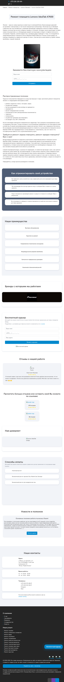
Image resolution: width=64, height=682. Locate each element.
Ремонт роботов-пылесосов (12, 640)
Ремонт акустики (9, 652)
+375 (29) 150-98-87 (26, 585)
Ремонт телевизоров (10, 638)
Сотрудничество (8, 622)
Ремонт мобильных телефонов (12, 632)
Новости (6, 624)
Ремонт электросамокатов (11, 642)
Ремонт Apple (8, 634)
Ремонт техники (8, 630)
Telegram (23, 587)
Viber (22, 588)
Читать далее (32, 533)
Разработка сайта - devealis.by (32, 666)
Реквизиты (7, 620)
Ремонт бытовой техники (11, 648)
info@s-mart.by (22, 596)
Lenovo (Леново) (25, 7)
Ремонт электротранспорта (12, 644)
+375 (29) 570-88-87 (26, 583)
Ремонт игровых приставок (11, 646)
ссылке (43, 324)
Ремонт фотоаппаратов (10, 650)
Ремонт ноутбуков (9, 636)
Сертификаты (8, 618)
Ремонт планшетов (14, 7)
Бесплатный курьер (53, 647)
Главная (5, 7)
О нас (5, 616)
